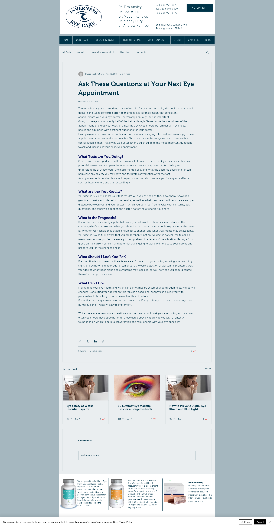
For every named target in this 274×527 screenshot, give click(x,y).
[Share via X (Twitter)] (87, 341)
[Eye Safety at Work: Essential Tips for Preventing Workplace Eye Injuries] (85, 387)
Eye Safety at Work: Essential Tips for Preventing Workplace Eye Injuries (84, 407)
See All (208, 369)
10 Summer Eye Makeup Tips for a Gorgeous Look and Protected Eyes (135, 407)
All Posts (66, 52)
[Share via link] (103, 341)
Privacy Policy (125, 522)
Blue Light (125, 52)
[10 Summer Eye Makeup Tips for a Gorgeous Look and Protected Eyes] (137, 387)
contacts (81, 52)
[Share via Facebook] (79, 341)
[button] (207, 52)
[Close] (270, 521)
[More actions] (194, 74)
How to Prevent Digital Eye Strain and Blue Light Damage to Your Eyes (187, 407)
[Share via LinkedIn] (95, 341)
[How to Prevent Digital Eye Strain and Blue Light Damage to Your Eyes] (188, 387)
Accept (260, 522)
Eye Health (141, 52)
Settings (245, 522)
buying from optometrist (102, 52)
